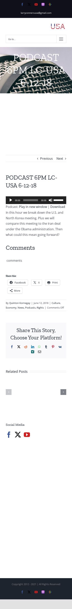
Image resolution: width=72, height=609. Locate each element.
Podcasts (30, 307)
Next (59, 158)
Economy (11, 307)
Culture (56, 303)
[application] (36, 200)
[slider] (59, 199)
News (21, 307)
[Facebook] (9, 435)
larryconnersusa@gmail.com (36, 12)
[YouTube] (27, 435)
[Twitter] (18, 435)
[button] (9, 392)
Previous (46, 158)
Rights (40, 307)
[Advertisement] (36, 118)
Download (57, 207)
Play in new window (33, 207)
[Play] (11, 200)
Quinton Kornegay (19, 303)
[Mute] (50, 200)
